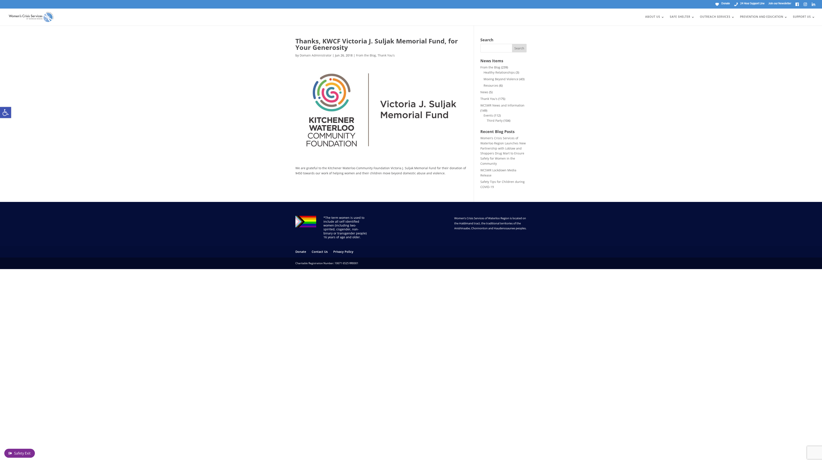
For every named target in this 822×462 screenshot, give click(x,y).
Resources (491, 85)
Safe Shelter (680, 17)
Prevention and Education (761, 17)
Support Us (802, 17)
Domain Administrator (316, 55)
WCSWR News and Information (502, 105)
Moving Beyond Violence (501, 79)
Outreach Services (715, 17)
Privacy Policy (343, 252)
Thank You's (386, 55)
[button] (5, 112)
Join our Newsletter (779, 3)
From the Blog (366, 55)
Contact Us (320, 252)
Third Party (495, 120)
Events (488, 115)
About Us (652, 17)
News (484, 92)
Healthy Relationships (499, 72)
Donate (300, 252)
